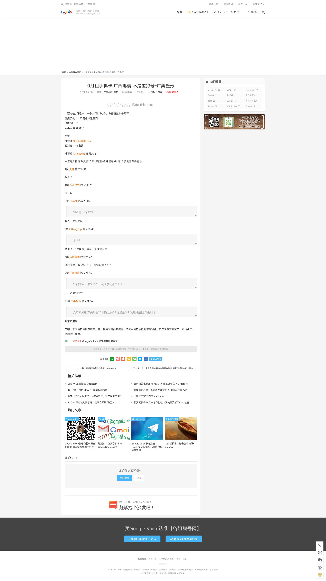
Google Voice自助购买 (183, 539)
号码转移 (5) (251, 100)
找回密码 (90, 4)
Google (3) (250, 106)
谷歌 (178, 558)
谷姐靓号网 (66, 12)
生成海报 (156, 358)
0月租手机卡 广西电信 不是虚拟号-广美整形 (130, 86)
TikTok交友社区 (166, 558)
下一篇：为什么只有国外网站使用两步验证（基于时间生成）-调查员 (164, 368)
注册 (139, 478)
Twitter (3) (213, 106)
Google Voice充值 (177, 569)
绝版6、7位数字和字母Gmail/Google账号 (110, 445)
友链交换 (152, 558)
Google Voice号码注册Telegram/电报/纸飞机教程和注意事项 (146, 447)
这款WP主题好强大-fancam (82, 383)
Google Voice (72, 419)
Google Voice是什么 (159, 569)
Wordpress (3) (233, 106)
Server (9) (212, 95)
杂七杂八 (219, 12)
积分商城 (228, 4)
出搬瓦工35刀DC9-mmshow (149, 396)
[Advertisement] (163, 45)
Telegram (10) (252, 89)
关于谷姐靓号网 (210, 569)
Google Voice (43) (214, 90)
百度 (185, 558)
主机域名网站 (75, 72)
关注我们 (258, 4)
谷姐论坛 (213, 4)
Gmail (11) (231, 89)
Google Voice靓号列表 (142, 539)
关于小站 (243, 4)
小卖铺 (252, 12)
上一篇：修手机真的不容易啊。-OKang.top (97, 368)
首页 (179, 12)
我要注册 (78, 4)
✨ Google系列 (197, 12)
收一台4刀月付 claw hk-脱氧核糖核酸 (87, 390)
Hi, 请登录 (66, 4)
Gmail (101, 419)
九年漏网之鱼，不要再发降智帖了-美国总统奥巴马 (160, 390)
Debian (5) (231, 100)
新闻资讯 (236, 12)
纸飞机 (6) (250, 95)
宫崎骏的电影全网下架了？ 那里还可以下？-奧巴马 (161, 383)
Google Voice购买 (141, 569)
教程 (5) (211, 100)
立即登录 (124, 478)
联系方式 (163, 564)
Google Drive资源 (194, 569)
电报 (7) (230, 95)
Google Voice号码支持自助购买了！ (101, 341)
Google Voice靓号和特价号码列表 (80, 445)
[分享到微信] (134, 359)
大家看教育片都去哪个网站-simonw (179, 445)
